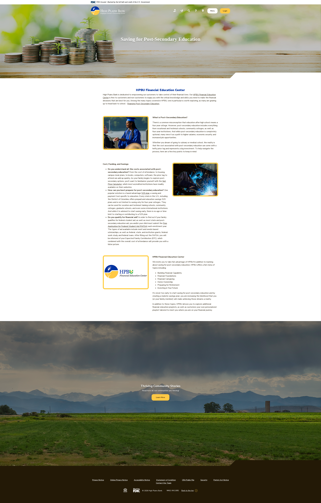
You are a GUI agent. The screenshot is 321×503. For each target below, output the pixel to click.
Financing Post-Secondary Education (143, 103)
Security (203, 480)
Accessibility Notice (142, 480)
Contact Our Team (163, 483)
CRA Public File (188, 480)
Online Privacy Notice (119, 480)
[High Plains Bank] (108, 10)
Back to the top (187, 490)
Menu (213, 11)
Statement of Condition (166, 480)
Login (226, 11)
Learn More (160, 397)
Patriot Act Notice (221, 480)
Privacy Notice (98, 480)
